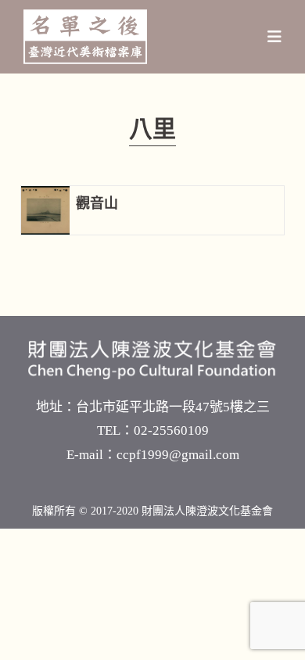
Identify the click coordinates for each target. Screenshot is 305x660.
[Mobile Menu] (274, 36)
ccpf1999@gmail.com (178, 454)
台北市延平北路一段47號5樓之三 (173, 407)
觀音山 (97, 203)
